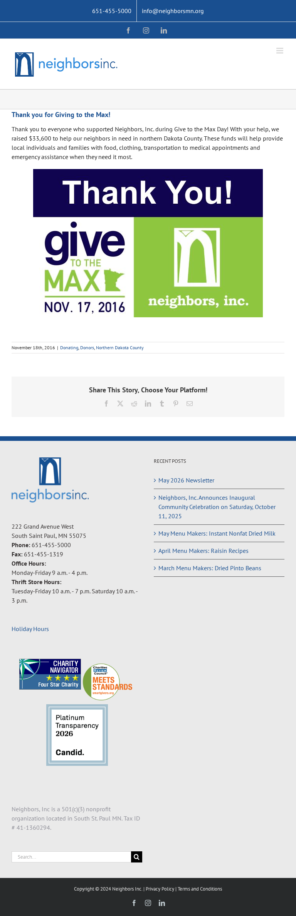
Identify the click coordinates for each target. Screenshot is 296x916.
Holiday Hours (30, 629)
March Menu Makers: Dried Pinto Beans (209, 568)
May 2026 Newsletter (186, 480)
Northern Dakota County (120, 347)
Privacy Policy (160, 889)
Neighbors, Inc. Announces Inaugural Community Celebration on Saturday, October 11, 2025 (217, 507)
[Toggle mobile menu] (280, 51)
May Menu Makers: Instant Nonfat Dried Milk (217, 533)
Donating (69, 347)
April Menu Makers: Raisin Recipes (203, 550)
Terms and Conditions (200, 889)
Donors (87, 347)
